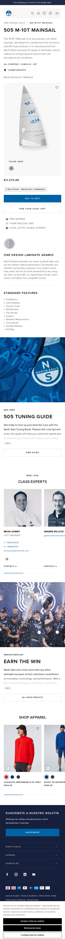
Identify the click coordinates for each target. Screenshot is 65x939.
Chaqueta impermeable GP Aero (22, 782)
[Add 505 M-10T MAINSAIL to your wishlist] (57, 87)
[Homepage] (9, 13)
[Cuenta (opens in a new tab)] (38, 13)
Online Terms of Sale (47, 896)
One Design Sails (14, 23)
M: (11, 547)
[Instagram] (7, 559)
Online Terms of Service (16, 900)
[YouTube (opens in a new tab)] (33, 874)
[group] (22, 757)
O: (11, 542)
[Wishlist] (44, 13)
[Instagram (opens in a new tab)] (16, 874)
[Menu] (56, 13)
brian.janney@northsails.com (16, 551)
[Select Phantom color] (18, 777)
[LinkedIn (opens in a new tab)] (25, 874)
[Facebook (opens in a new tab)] (7, 874)
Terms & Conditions (29, 896)
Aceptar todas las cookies (32, 921)
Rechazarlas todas (32, 928)
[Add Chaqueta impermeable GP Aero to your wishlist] (37, 728)
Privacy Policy (33, 900)
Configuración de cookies (32, 935)
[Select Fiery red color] (6, 777)
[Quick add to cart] (8, 768)
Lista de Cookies (13, 896)
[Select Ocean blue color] (12, 777)
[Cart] (50, 13)
